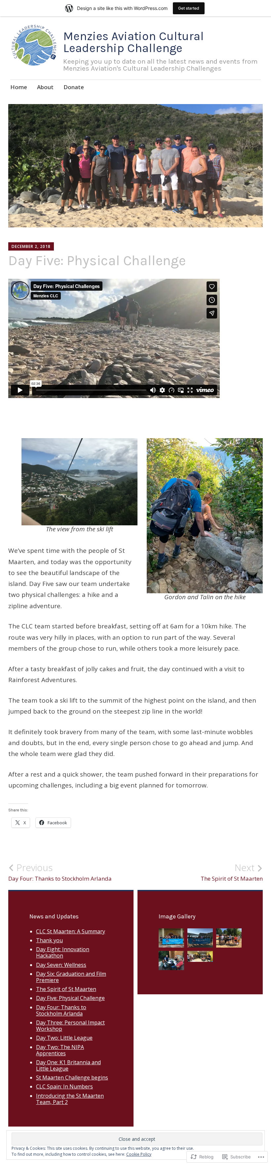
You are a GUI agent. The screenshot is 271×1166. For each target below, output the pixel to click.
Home (18, 87)
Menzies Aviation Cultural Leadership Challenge (133, 42)
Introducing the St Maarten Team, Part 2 (70, 1099)
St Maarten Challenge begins (72, 1077)
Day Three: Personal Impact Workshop (70, 1025)
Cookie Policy (138, 1154)
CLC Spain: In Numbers (64, 1086)
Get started (188, 8)
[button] (171, 939)
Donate (73, 87)
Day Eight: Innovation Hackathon (62, 952)
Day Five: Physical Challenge (70, 998)
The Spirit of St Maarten (232, 872)
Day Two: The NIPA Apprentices (60, 1050)
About (45, 87)
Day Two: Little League (64, 1037)
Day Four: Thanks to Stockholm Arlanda (60, 872)
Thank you (49, 940)
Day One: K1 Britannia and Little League (68, 1065)
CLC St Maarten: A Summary (70, 931)
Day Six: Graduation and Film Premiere (71, 977)
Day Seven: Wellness (61, 964)
